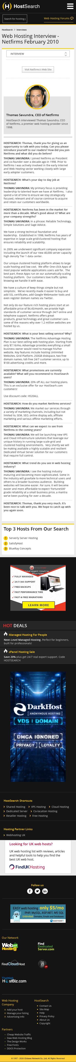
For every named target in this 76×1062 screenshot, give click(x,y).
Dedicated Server (16, 811)
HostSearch (7, 30)
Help (42, 1012)
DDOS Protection (16, 1048)
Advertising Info (15, 1016)
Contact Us (45, 1005)
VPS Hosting (38, 806)
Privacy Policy (46, 1016)
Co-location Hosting (45, 811)
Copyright (44, 1023)
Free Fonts (13, 1045)
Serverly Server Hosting (23, 538)
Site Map (44, 1009)
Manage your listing (18, 1013)
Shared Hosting (15, 806)
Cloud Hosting (60, 806)
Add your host (15, 1009)
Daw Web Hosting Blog (19, 1038)
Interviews (22, 30)
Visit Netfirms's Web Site (38, 69)
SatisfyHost (16, 543)
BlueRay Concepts (20, 548)
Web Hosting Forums (57, 18)
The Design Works (17, 1041)
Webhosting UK (15, 835)
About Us (44, 1019)
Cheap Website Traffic (19, 1034)
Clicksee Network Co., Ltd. (35, 1058)
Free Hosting (40, 815)
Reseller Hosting (16, 815)
